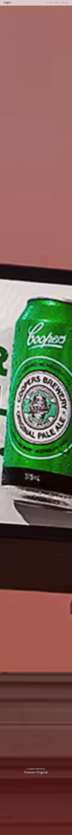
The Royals (7, 3)
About (51, 2)
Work (47, 2)
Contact (63, 2)
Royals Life (56, 2)
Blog (67, 2)
